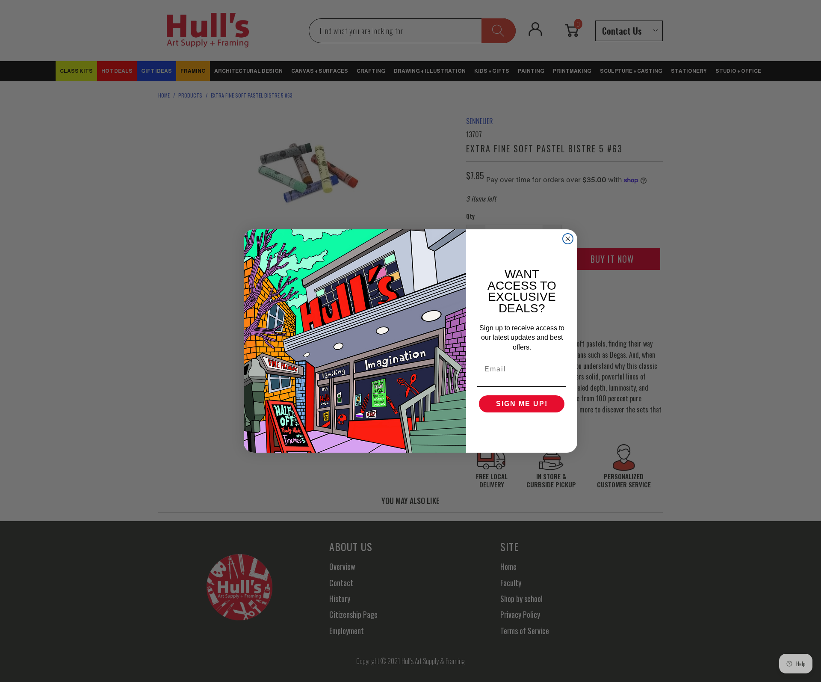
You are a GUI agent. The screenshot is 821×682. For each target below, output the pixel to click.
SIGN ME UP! (522, 403)
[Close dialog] (568, 239)
